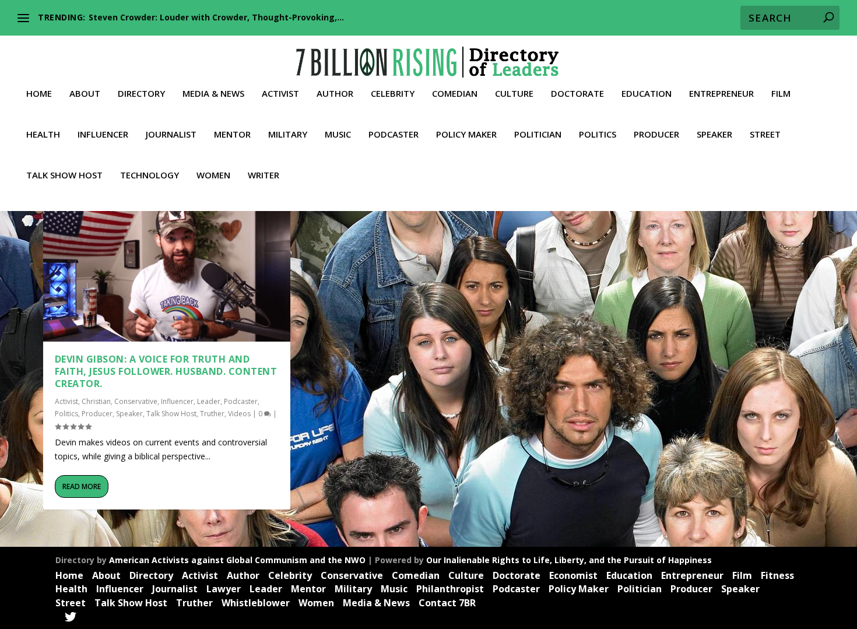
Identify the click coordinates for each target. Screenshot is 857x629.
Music (338, 134)
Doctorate (577, 94)
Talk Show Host (64, 175)
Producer (656, 134)
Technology (149, 175)
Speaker (714, 134)
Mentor (232, 134)
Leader (208, 401)
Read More (81, 486)
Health (43, 134)
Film (781, 94)
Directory (141, 94)
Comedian (454, 94)
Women (213, 175)
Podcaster (393, 134)
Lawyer (223, 588)
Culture (514, 94)
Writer (263, 175)
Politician (537, 134)
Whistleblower (256, 602)
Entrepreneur (721, 94)
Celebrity (393, 94)
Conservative (135, 401)
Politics (597, 134)
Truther (212, 414)
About (84, 94)
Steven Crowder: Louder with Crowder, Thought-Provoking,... (216, 17)
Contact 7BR (447, 602)
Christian (96, 401)
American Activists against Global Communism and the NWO (237, 559)
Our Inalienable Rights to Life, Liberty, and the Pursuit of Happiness (569, 559)
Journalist (171, 134)
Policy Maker (466, 134)
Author (335, 94)
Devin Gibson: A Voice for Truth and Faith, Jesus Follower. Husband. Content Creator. (166, 371)
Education (646, 94)
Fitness (777, 575)
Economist (573, 575)
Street (765, 134)
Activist (280, 94)
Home (39, 94)
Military (287, 134)
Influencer (103, 134)
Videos (239, 414)
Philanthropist (450, 588)
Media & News (213, 94)
